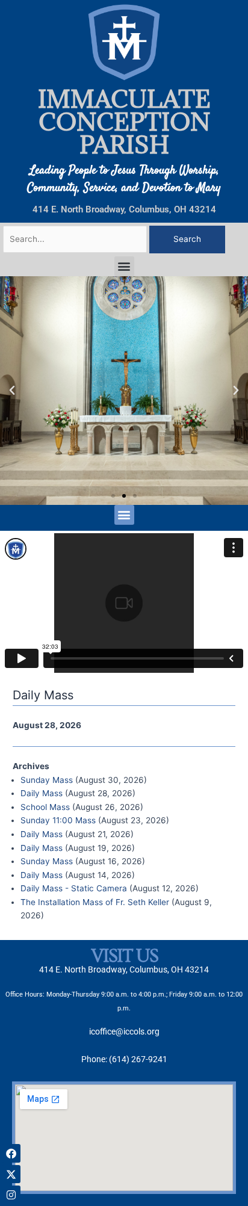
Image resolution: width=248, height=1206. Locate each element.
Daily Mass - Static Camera (73, 888)
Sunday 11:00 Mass (58, 820)
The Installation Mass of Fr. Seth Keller (94, 902)
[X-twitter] (11, 1174)
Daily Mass (41, 793)
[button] (124, 266)
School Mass (45, 807)
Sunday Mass (46, 780)
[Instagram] (11, 1195)
